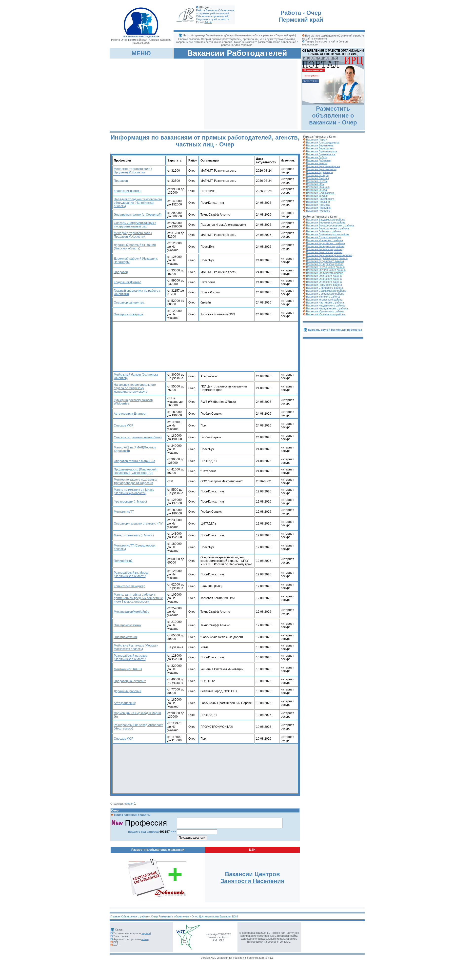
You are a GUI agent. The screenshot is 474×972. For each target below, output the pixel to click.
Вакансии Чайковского (320, 198)
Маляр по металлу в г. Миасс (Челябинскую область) (134, 491)
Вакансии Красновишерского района (329, 255)
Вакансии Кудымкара (319, 172)
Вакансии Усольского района (324, 299)
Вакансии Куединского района (325, 261)
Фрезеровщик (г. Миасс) (130, 501)
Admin (208, 22)
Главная (115, 916)
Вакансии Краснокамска (321, 169)
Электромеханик (125, 637)
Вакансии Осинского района (324, 275)
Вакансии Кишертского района (325, 246)
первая (128, 803)
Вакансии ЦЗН (228, 916)
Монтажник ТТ (124, 511)
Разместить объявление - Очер (178, 916)
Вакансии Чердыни (318, 201)
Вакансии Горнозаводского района (327, 234)
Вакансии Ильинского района (324, 240)
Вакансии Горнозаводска (321, 151)
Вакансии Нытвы (316, 181)
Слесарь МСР (123, 425)
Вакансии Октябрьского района (326, 269)
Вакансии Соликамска (320, 192)
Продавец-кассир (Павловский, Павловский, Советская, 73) (135, 471)
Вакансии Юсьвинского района (325, 314)
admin (145, 939)
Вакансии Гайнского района (323, 231)
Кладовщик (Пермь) (127, 191)
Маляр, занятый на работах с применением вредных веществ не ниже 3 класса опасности (138, 598)
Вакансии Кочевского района (324, 252)
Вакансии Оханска (318, 186)
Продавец (121, 180)
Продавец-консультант (130, 681)
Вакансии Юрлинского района (325, 311)
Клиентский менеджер (129, 586)
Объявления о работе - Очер (139, 916)
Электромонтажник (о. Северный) (137, 214)
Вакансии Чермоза (318, 204)
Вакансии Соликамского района (326, 290)
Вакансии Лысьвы (317, 178)
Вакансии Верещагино (320, 148)
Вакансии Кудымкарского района (327, 258)
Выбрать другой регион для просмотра (335, 329)
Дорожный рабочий (127, 691)
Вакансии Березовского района (325, 222)
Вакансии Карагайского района (325, 243)
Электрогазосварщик (128, 314)
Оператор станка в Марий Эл (134, 461)
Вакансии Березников (319, 145)
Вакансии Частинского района (325, 302)
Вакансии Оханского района (324, 278)
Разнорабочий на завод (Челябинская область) (130, 657)
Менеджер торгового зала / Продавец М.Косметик (133, 170)
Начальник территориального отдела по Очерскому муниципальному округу (135, 388)
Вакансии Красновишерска (323, 166)
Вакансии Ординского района (324, 272)
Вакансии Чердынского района (325, 305)
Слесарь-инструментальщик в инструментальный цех (135, 224)
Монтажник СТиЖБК (128, 669)
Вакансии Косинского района (324, 249)
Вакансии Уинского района (323, 296)
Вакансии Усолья (317, 195)
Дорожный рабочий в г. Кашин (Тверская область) (135, 246)
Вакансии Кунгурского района (324, 264)
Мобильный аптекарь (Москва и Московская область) (136, 647)
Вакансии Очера (316, 189)
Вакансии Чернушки (318, 207)
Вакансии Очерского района (324, 281)
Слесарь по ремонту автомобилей (138, 437)
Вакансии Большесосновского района (330, 225)
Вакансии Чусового (318, 210)
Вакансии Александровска (322, 142)
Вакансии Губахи (316, 157)
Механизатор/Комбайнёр (131, 611)
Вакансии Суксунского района (325, 293)
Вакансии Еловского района (323, 237)
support (146, 933)
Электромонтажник (127, 625)
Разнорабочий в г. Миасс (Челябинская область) (131, 574)
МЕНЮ (141, 53)
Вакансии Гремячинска (320, 154)
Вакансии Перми (316, 139)
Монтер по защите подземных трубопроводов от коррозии (135, 481)
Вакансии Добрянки (318, 160)
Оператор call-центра (129, 302)
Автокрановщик (125, 703)
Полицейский (123, 561)
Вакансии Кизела (316, 163)
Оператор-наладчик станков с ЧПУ (138, 523)
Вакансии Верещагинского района (327, 228)
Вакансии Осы (315, 183)
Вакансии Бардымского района (325, 219)
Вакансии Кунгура (317, 175)
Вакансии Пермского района (324, 284)
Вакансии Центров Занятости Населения (252, 877)
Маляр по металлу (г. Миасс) (134, 535)
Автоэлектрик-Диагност (130, 413)
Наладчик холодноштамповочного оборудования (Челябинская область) (138, 203)
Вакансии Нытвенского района (325, 266)
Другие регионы (209, 916)
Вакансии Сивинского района (324, 287)
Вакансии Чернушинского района (327, 308)
